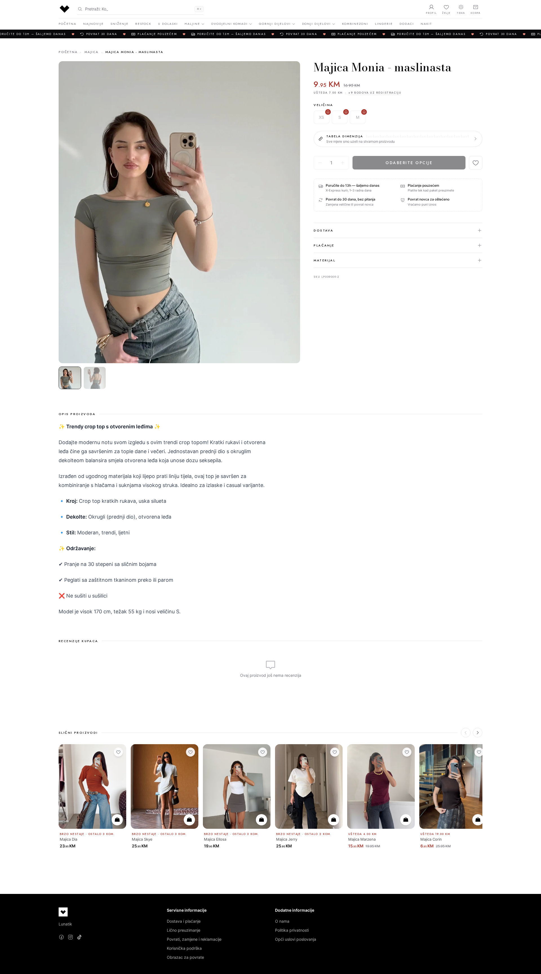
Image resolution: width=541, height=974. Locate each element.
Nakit (426, 23)
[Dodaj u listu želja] (475, 162)
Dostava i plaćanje (184, 921)
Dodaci (407, 23)
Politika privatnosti (292, 930)
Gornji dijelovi (275, 23)
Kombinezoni (355, 23)
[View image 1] (70, 378)
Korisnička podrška (184, 948)
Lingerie (384, 23)
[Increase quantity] (342, 162)
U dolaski (168, 23)
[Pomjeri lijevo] (466, 732)
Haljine (192, 23)
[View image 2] (94, 378)
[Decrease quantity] (320, 162)
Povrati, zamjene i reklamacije (194, 939)
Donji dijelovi (316, 23)
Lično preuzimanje (183, 930)
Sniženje (119, 23)
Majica (92, 52)
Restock (143, 23)
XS (321, 117)
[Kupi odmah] (117, 819)
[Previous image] (67, 212)
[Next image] (291, 212)
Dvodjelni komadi (229, 23)
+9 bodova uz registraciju (374, 93)
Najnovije (93, 23)
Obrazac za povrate (185, 957)
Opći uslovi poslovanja (295, 939)
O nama (282, 921)
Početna (67, 23)
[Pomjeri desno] (477, 732)
